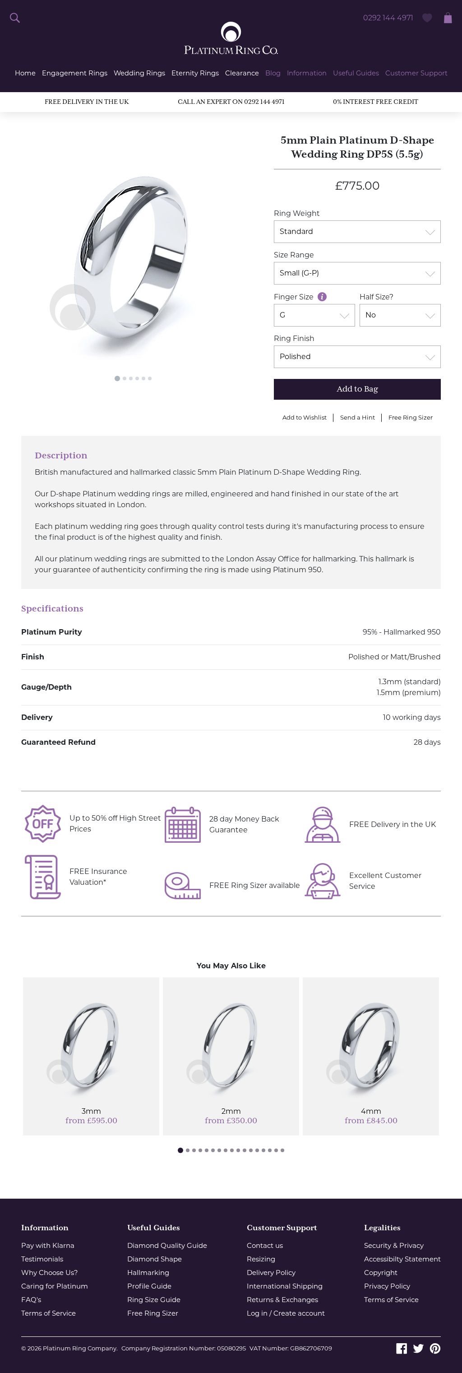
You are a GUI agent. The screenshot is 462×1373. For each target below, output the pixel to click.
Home (25, 73)
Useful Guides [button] (356, 73)
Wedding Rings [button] (139, 73)
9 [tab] (232, 1150)
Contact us (265, 1245)
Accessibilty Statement (402, 1259)
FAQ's (31, 1299)
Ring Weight (297, 213)
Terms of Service (48, 1313)
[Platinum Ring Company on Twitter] (418, 1348)
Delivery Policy (271, 1272)
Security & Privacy (394, 1245)
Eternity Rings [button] (195, 73)
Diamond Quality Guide (167, 1245)
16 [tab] (276, 1150)
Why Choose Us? (49, 1272)
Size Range (294, 255)
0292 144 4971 (388, 18)
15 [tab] (270, 1150)
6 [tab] (150, 378)
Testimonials (42, 1259)
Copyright (380, 1272)
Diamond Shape (154, 1259)
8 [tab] (225, 1150)
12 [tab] (251, 1150)
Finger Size (294, 297)
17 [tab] (282, 1150)
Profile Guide (149, 1286)
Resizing (261, 1259)
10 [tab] (238, 1150)
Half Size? (376, 297)
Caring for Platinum (54, 1286)
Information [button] (307, 73)
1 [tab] (117, 378)
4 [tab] (137, 378)
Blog (273, 73)
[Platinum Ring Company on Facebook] (401, 1348)
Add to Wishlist (304, 417)
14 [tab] (263, 1150)
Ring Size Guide (153, 1299)
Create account (299, 1313)
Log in (257, 1313)
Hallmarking (148, 1272)
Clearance (242, 73)
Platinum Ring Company (79, 1348)
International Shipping (285, 1286)
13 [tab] (257, 1150)
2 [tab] (124, 378)
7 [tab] (219, 1150)
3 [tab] (131, 378)
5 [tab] (143, 378)
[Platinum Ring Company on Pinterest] (435, 1348)
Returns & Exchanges (282, 1299)
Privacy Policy (387, 1286)
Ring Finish (294, 338)
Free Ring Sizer (410, 417)
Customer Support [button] (416, 73)
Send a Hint (357, 417)
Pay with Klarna (47, 1245)
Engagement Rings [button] (74, 73)
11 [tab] (244, 1150)
